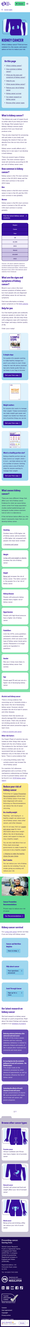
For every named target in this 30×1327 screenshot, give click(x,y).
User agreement (7, 1310)
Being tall (6, 576)
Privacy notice (6, 1315)
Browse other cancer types (15, 103)
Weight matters (15, 405)
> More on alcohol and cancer (12, 732)
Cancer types (8, 10)
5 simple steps (15, 356)
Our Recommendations (13, 916)
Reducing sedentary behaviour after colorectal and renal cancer (15, 1042)
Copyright (5, 1313)
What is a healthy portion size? (15, 456)
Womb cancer (15, 1215)
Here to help (15, 948)
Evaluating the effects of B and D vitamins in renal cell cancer (15, 1094)
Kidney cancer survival (13, 93)
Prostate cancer (15, 1144)
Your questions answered (15, 970)
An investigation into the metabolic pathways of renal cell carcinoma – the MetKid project (15, 1069)
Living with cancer (11, 932)
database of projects (19, 1024)
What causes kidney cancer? (15, 84)
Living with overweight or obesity (14, 558)
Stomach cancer (15, 1179)
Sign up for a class (15, 992)
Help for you (10, 81)
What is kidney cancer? (14, 66)
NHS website (23, 304)
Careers (4, 1308)
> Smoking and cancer (10, 544)
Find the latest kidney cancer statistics (13, 217)
